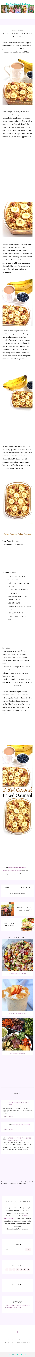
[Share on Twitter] (23, 887)
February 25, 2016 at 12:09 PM (21, 1124)
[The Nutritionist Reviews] (17, 12)
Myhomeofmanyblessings (19, 1138)
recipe (23, 893)
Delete (11, 1116)
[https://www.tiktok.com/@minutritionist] (17, 1269)
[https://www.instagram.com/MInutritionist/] (6, 1269)
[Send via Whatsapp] (25, 1355)
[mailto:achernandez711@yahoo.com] (28, 1269)
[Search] (28, 1249)
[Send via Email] (29, 887)
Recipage (19, 685)
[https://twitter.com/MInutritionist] (21, 1269)
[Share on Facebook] (21, 887)
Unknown (12, 1102)
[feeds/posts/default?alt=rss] (24, 1269)
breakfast (17, 893)
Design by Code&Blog (23, 1342)
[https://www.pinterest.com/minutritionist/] (10, 1269)
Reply (5, 1116)
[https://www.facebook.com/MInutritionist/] (13, 1269)
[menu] (3, 16)
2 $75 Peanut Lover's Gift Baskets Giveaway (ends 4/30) (17, 1306)
